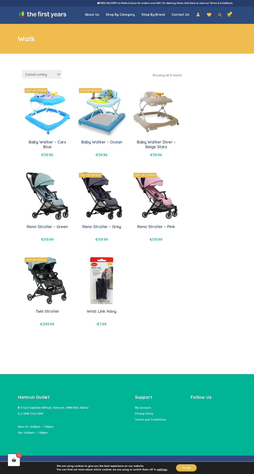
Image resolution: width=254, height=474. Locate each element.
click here (189, 3)
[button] (220, 15)
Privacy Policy (144, 413)
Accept (186, 468)
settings (162, 469)
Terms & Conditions (221, 3)
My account (143, 407)
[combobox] (42, 74)
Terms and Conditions (150, 419)
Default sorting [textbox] (36, 74)
